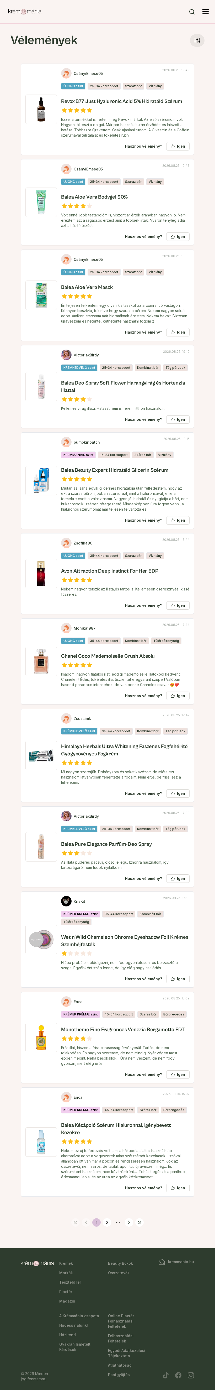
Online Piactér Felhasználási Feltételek (121, 1321)
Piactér (65, 1291)
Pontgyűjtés (119, 1374)
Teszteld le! (70, 1282)
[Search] (192, 12)
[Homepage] (24, 12)
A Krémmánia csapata (79, 1316)
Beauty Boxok (120, 1263)
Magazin (67, 1301)
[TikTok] (166, 1375)
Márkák (66, 1272)
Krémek (66, 1263)
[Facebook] (178, 1375)
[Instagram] (191, 1375)
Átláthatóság (120, 1365)
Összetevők (119, 1272)
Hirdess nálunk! (73, 1325)
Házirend (67, 1334)
